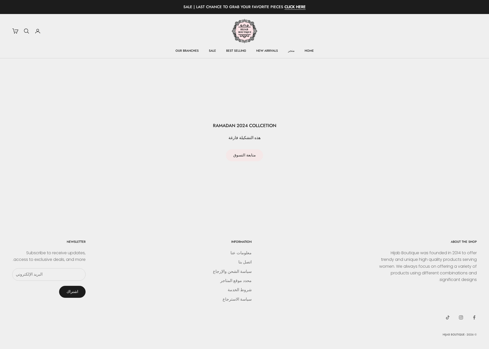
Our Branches (187, 50)
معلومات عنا (241, 253)
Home (309, 50)
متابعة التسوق (244, 155)
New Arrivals (267, 50)
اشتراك (72, 291)
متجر (291, 50)
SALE (212, 50)
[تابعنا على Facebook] (474, 317)
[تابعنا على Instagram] (461, 317)
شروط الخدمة (240, 290)
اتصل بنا (245, 262)
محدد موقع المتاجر (236, 281)
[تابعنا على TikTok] (447, 317)
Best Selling (236, 50)
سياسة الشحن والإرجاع (232, 271)
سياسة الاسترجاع (237, 299)
